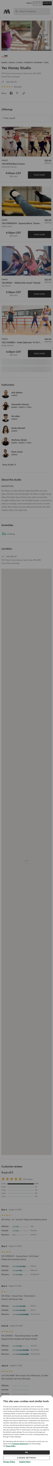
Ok (26, 1452)
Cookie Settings (26, 1458)
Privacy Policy (10, 1446)
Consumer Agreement (20, 1444)
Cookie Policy (25, 1462)
